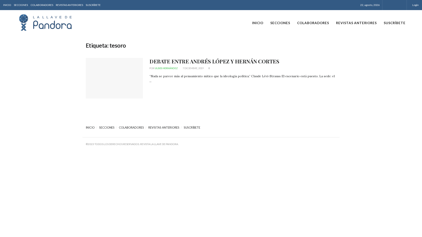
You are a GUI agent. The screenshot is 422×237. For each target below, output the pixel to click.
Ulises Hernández (166, 68)
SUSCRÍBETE (93, 5)
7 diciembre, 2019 (193, 68)
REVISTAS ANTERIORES (69, 5)
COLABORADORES (42, 5)
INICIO (7, 5)
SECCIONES (21, 5)
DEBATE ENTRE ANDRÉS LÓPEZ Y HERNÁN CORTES (214, 61)
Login (415, 5)
